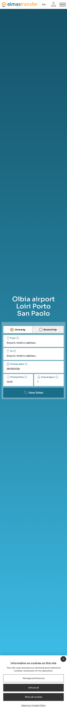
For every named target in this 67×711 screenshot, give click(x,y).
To (11, 351)
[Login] (53, 4)
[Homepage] (20, 4)
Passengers (48, 377)
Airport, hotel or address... (22, 342)
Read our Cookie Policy (33, 705)
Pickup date (17, 364)
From (13, 338)
